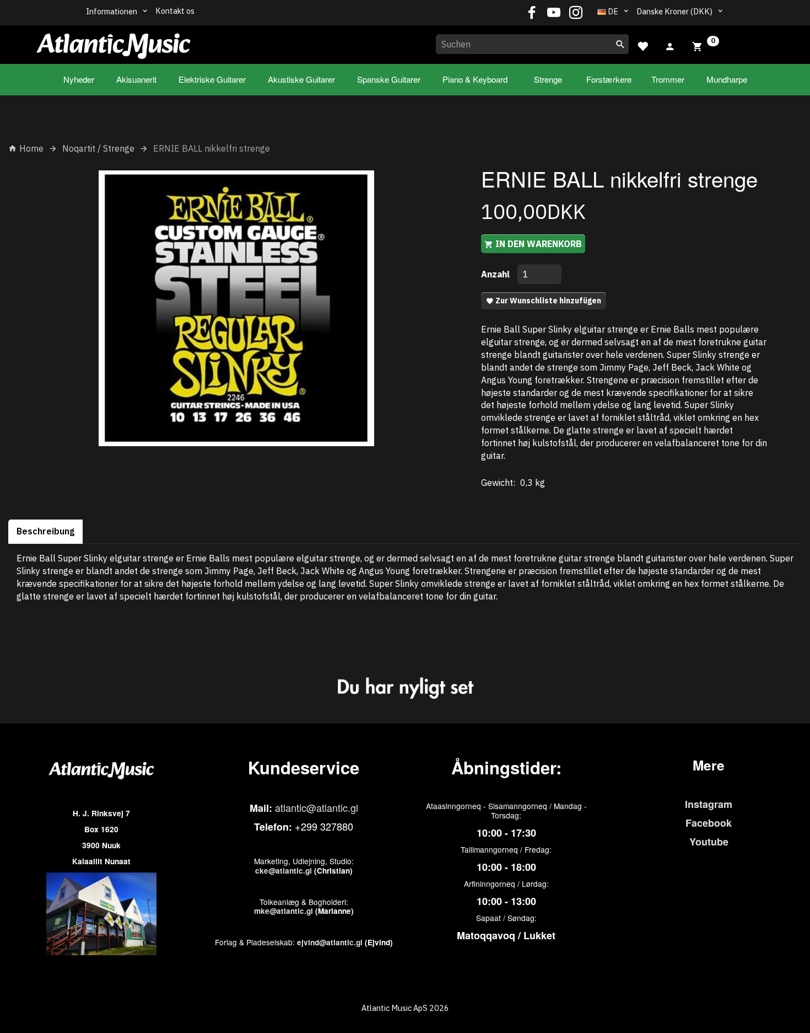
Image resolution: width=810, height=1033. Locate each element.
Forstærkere (608, 79)
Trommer (667, 79)
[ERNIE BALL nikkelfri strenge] (236, 308)
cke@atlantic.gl (283, 870)
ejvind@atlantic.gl (330, 942)
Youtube (708, 841)
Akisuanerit (136, 79)
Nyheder (78, 79)
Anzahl (496, 274)
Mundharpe (726, 79)
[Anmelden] (670, 45)
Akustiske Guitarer (301, 79)
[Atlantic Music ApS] (113, 42)
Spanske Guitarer (388, 79)
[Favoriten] (642, 45)
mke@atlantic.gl (283, 911)
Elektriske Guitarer (212, 79)
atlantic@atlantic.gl (316, 807)
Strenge (548, 79)
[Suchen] (620, 44)
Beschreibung (45, 531)
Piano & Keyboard (474, 79)
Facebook (708, 823)
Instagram (708, 804)
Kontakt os (175, 11)
